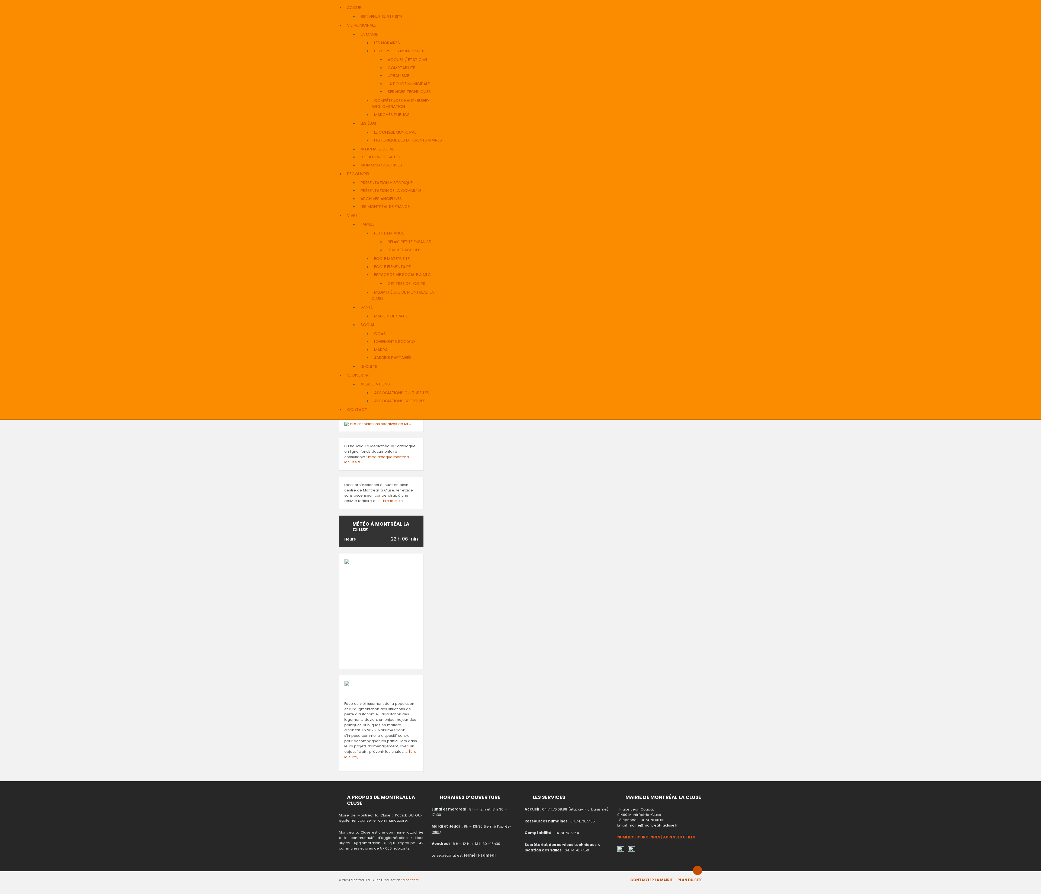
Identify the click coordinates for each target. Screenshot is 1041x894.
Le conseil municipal (395, 132)
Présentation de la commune (391, 190)
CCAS (380, 333)
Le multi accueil (404, 250)
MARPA (381, 349)
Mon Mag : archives (381, 165)
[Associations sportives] (377, 423)
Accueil (355, 7)
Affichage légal (377, 149)
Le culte (369, 366)
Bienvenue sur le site (381, 16)
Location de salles (380, 157)
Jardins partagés (393, 357)
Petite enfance (389, 233)
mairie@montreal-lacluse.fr (653, 825)
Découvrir (358, 173)
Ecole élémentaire (392, 266)
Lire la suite (393, 500)
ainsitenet (411, 880)
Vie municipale (361, 25)
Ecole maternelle (392, 258)
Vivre (352, 215)
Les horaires (387, 43)
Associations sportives (399, 401)
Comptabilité (401, 67)
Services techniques (409, 91)
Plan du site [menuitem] (689, 880)
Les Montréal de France (385, 206)
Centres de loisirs (406, 283)
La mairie (369, 34)
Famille (367, 224)
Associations (375, 384)
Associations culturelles (401, 392)
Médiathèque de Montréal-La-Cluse (403, 295)
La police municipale (409, 83)
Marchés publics (392, 114)
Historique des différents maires (408, 140)
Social (368, 324)
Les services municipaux (399, 51)
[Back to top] (697, 870)
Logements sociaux (395, 341)
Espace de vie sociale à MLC (402, 274)
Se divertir (358, 375)
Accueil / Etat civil (408, 59)
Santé (367, 307)
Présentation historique (387, 182)
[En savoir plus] (381, 684)
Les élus (368, 123)
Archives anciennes (381, 198)
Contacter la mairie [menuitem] (651, 880)
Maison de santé (391, 316)
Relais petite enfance (409, 242)
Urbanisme (398, 75)
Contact (357, 409)
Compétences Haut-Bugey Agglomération (400, 104)
